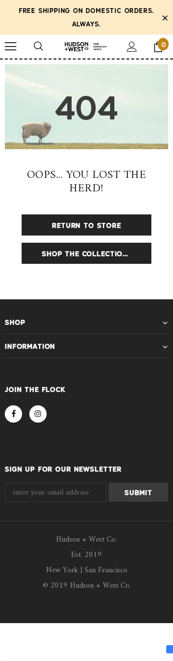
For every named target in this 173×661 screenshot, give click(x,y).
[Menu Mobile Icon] (10, 46)
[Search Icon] (38, 46)
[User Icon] (132, 47)
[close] (165, 17)
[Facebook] (13, 414)
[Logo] (85, 46)
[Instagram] (38, 414)
